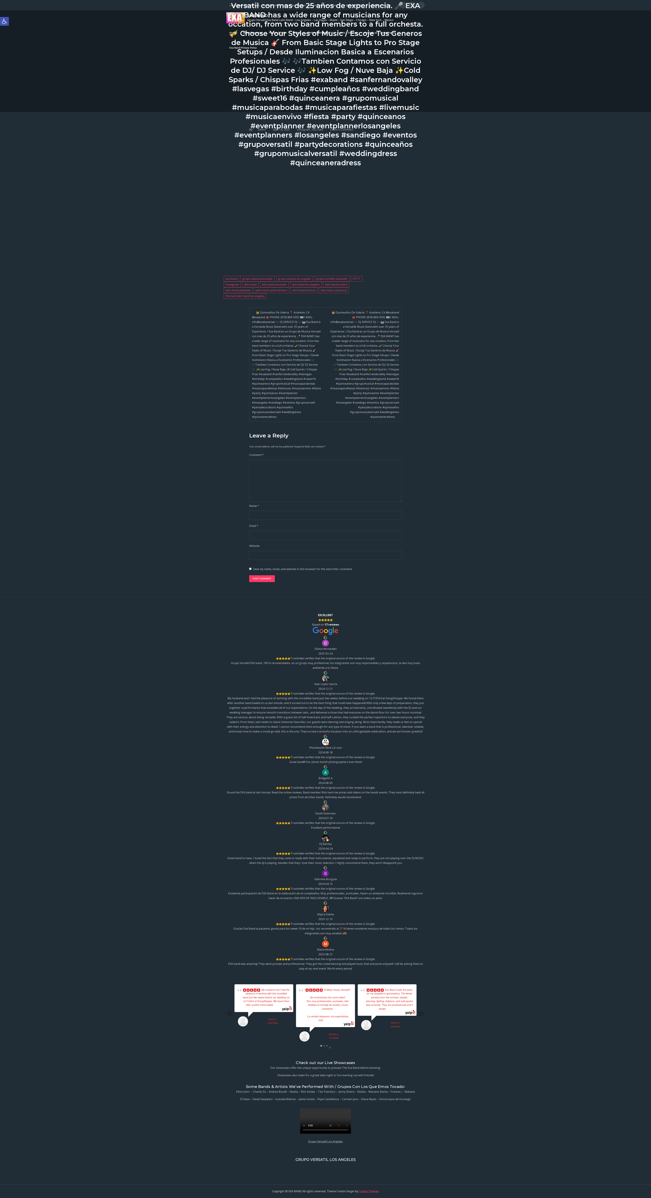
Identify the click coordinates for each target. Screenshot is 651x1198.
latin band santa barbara (271, 290)
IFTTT (357, 279)
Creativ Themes (369, 1191)
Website (254, 546)
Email (253, 526)
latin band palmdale (238, 290)
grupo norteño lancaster (332, 279)
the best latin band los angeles (245, 296)
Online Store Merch (319, 32)
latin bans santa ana (334, 290)
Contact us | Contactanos (379, 32)
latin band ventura (304, 290)
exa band (231, 279)
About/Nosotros (252, 32)
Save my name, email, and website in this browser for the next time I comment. (302, 569)
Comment (256, 455)
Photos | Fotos (278, 32)
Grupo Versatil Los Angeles (325, 1141)
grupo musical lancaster (257, 279)
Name (254, 506)
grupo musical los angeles (294, 279)
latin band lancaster (274, 284)
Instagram (232, 284)
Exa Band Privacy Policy (243, 47)
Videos (297, 32)
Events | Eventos (347, 32)
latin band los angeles (306, 284)
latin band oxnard (336, 284)
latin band (250, 284)
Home (232, 32)
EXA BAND (257, 15)
